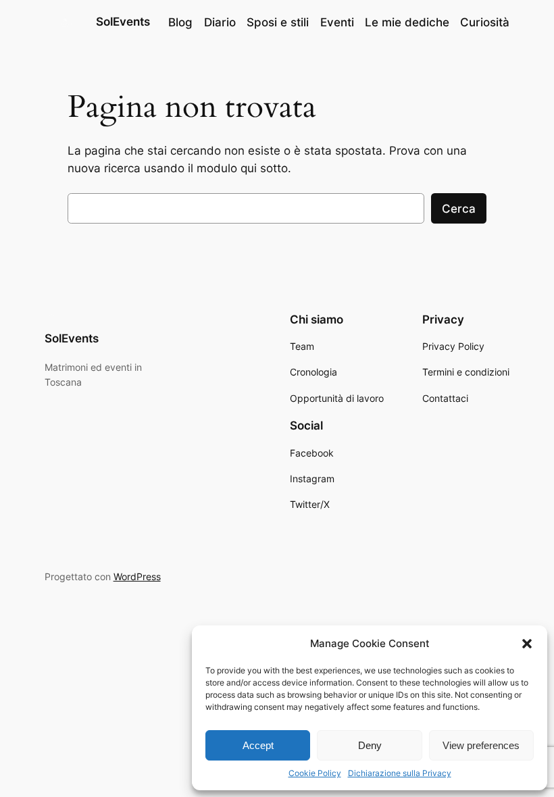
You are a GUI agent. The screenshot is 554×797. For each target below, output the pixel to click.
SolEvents (123, 21)
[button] (527, 643)
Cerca (459, 208)
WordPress (137, 576)
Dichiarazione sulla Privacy (399, 773)
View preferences (481, 745)
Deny (370, 745)
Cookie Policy (314, 773)
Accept (258, 745)
